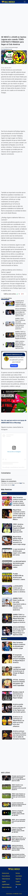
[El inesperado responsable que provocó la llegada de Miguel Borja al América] (7, 658)
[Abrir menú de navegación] (24, 1)
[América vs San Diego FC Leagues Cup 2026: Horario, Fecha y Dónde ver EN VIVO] (7, 829)
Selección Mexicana (6, 887)
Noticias (18, 873)
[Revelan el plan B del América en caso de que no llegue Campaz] (7, 696)
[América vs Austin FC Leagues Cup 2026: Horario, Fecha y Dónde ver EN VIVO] (7, 812)
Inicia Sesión (19, 876)
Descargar (14, 365)
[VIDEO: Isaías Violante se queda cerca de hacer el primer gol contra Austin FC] (7, 795)
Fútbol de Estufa (6, 878)
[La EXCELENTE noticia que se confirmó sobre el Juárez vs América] (10, 303)
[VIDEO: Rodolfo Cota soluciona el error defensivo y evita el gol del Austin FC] (7, 786)
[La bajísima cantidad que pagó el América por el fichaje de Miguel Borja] (7, 671)
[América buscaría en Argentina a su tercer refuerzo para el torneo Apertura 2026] (7, 847)
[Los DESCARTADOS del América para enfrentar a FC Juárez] (7, 565)
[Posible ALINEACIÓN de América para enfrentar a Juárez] (7, 577)
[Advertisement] (14, 19)
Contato (18, 881)
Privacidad (18, 884)
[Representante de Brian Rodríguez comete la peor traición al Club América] (7, 856)
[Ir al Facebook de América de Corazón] (16, 887)
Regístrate (18, 878)
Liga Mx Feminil (5, 884)
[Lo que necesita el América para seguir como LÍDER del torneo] (7, 553)
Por (6, 49)
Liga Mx (4, 881)
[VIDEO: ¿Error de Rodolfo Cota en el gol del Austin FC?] (7, 821)
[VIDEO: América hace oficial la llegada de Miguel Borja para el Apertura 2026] (10, 344)
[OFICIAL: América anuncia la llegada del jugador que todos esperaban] (7, 683)
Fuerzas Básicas (6, 876)
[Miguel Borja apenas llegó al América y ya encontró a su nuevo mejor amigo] (7, 540)
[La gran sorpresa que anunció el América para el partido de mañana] (7, 804)
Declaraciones (5, 873)
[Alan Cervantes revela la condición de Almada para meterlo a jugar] (7, 646)
